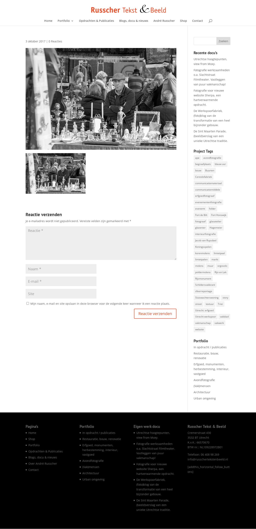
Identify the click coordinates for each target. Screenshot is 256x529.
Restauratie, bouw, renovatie (101, 439)
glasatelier (215, 221)
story (225, 297)
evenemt (200, 208)
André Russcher (164, 21)
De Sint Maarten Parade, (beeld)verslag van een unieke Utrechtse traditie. (211, 136)
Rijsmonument (203, 278)
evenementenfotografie (208, 202)
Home (48, 21)
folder (212, 208)
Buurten (209, 170)
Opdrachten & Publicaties (96, 21)
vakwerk (219, 323)
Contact (197, 21)
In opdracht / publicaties (210, 347)
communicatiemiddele (207, 189)
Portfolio (64, 21)
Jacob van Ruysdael (205, 240)
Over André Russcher (42, 463)
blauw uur (220, 164)
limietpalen (201, 259)
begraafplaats (203, 164)
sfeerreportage (203, 291)
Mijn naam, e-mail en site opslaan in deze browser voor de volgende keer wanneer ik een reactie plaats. (100, 303)
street (198, 304)
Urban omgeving (205, 398)
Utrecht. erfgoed (204, 310)
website (199, 329)
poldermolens (203, 272)
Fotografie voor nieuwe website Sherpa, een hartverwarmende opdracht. (155, 469)
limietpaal (219, 253)
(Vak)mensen (202, 386)
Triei (220, 304)
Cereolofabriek (203, 177)
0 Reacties (55, 41)
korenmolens (202, 253)
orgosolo (222, 265)
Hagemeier (216, 227)
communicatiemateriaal (208, 183)
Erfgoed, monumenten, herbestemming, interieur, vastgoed (211, 369)
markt (215, 259)
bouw (198, 170)
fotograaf (200, 221)
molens (199, 265)
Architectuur (202, 392)
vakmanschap (203, 323)
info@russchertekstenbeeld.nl (208, 459)
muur (210, 265)
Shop (183, 21)
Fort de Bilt (201, 215)
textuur (210, 304)
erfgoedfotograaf (204, 196)
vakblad (224, 316)
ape (197, 158)
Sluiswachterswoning (207, 297)
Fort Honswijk (218, 215)
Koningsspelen (203, 247)
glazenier (200, 227)
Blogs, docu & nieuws (133, 21)
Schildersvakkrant (205, 284)
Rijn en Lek (220, 272)
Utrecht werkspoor (205, 316)
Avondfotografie (204, 380)
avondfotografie (212, 158)
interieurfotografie (205, 234)
